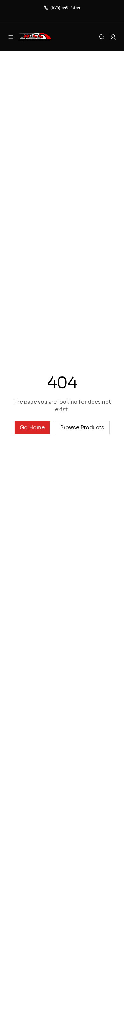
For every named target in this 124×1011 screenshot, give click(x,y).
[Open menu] (11, 37)
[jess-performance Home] (43, 37)
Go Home (32, 427)
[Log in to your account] (113, 37)
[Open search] (102, 37)
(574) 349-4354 (65, 7)
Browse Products (82, 427)
